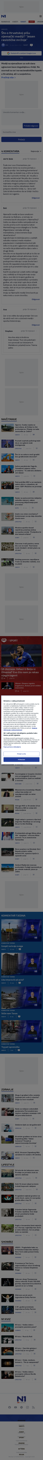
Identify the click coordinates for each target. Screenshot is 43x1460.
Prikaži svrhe (21, 754)
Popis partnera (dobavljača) (12, 747)
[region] (21, 730)
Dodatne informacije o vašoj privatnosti (20, 729)
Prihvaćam (21, 759)
